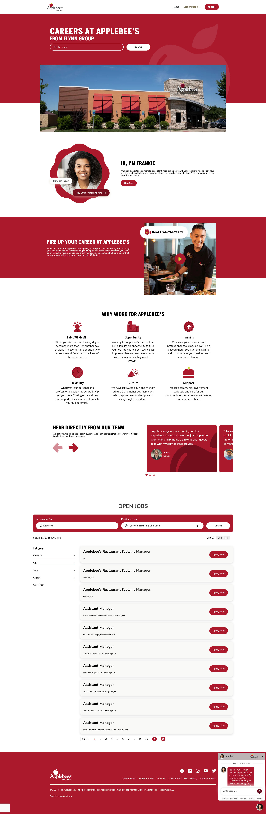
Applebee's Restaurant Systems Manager (117, 551)
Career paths (191, 7)
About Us (161, 778)
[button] (54, 555)
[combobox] (162, 526)
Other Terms (175, 778)
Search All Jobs (146, 778)
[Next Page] (154, 739)
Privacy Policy (190, 778)
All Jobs (212, 6)
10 (146, 739)
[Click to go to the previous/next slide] (146, 475)
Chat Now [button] (128, 183)
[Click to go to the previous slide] (58, 448)
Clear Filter (38, 584)
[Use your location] (198, 526)
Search (138, 47)
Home (176, 7)
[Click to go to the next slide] (73, 448)
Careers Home (129, 778)
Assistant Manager (98, 608)
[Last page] (163, 739)
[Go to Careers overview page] (56, 7)
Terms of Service (208, 778)
